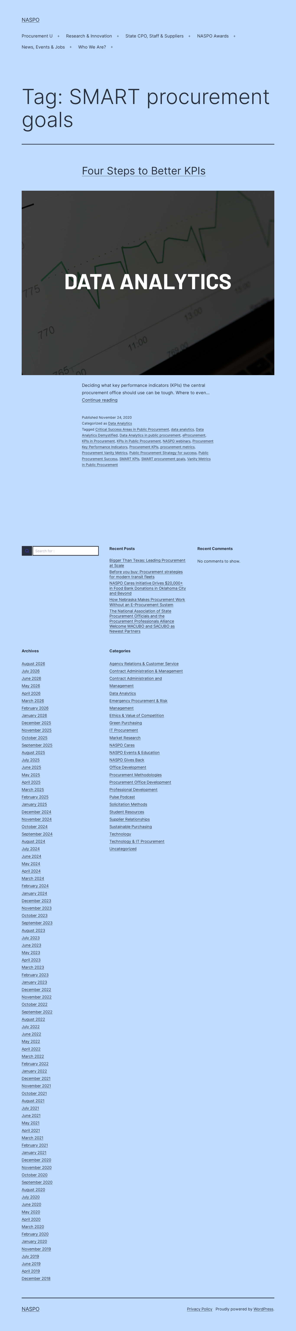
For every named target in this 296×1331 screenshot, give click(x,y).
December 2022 (36, 989)
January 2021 (34, 1152)
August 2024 (33, 841)
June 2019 (31, 1263)
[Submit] (27, 551)
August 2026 (33, 663)
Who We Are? (92, 47)
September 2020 (37, 1182)
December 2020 (36, 1160)
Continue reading (99, 400)
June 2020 (31, 1204)
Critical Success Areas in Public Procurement (132, 429)
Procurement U (37, 36)
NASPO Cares (122, 745)
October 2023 (34, 915)
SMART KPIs (129, 459)
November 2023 (37, 908)
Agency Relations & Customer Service (144, 663)
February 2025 (35, 797)
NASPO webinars (176, 441)
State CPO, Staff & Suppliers (154, 36)
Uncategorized (123, 848)
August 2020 (33, 1189)
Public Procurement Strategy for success (163, 453)
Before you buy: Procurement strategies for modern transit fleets (146, 574)
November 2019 (36, 1249)
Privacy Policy (199, 1309)
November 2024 (37, 819)
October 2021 (34, 1093)
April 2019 (31, 1271)
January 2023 (34, 982)
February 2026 (35, 708)
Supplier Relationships (129, 819)
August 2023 (33, 930)
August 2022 (33, 1019)
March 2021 (32, 1138)
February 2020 (35, 1234)
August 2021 (33, 1100)
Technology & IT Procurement (136, 841)
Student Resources (126, 812)
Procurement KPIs (143, 447)
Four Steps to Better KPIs (144, 170)
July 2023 (31, 938)
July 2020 (31, 1197)
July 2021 (30, 1108)
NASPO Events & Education (134, 752)
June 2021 (31, 1115)
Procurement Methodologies (135, 775)
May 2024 (31, 863)
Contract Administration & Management (146, 671)
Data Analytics (120, 423)
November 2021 (36, 1086)
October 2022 (34, 1004)
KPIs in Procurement (98, 441)
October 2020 (34, 1175)
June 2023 (31, 945)
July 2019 (30, 1256)
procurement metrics (177, 447)
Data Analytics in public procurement (150, 435)
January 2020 (34, 1241)
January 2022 (34, 1071)
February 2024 (35, 886)
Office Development (127, 767)
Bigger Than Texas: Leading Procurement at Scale (147, 563)
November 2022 (37, 997)
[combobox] (60, 551)
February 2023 (35, 975)
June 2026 (31, 678)
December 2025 (36, 723)
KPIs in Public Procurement (139, 441)
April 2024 (31, 871)
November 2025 (37, 730)
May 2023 (31, 952)
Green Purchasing (125, 723)
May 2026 (31, 685)
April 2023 (31, 960)
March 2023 (33, 967)
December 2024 (36, 812)
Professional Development (133, 789)
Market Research (125, 737)
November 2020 (37, 1167)
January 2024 (34, 893)
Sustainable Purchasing (130, 826)
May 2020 (31, 1212)
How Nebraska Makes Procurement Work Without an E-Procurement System (147, 602)
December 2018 (36, 1278)
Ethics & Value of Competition (136, 715)
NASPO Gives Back (126, 760)
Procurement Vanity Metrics (104, 453)
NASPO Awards (213, 36)
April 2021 (31, 1130)
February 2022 (35, 1063)
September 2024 (37, 834)
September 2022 (37, 1012)
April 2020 (31, 1219)
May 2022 (31, 1041)
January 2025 (34, 804)
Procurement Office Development (140, 782)
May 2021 (30, 1123)
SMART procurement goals (163, 459)
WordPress (263, 1309)
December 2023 (36, 900)
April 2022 (31, 1049)
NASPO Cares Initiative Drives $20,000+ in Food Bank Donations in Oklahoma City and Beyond (147, 588)
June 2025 (31, 767)
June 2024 (31, 856)
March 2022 (33, 1056)
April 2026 (31, 693)
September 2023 (37, 923)
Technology (120, 834)
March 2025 (33, 789)
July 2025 (31, 760)
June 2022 (31, 1034)
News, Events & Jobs (43, 47)
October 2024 (35, 826)
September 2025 (37, 745)
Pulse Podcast (122, 797)
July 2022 (31, 1026)
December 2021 (36, 1078)
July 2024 (31, 848)
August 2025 (33, 752)
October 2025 (34, 737)
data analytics (182, 429)
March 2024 (33, 878)
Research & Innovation (89, 36)
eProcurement (193, 435)
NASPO (30, 20)
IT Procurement (123, 730)
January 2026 (34, 715)
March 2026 (33, 700)
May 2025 (31, 775)
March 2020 (33, 1226)
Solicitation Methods (128, 804)
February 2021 (35, 1145)
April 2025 (31, 782)
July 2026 (31, 671)
